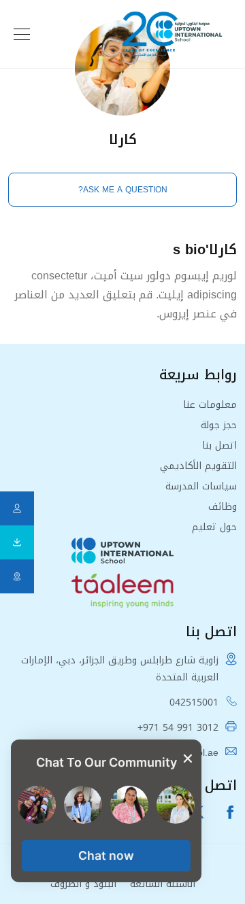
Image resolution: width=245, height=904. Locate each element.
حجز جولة (219, 425)
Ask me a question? (122, 189)
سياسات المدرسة (201, 486)
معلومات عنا (210, 405)
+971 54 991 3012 (177, 727)
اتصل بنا (219, 445)
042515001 (193, 702)
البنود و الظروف (83, 884)
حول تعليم (214, 527)
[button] (106, 855)
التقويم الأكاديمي (198, 466)
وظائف (222, 507)
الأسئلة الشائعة (162, 884)
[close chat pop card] (187, 759)
